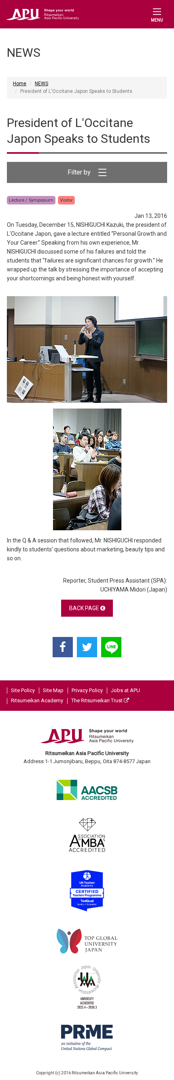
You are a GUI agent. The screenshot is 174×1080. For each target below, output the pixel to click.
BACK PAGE (84, 608)
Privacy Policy (87, 690)
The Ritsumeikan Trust (97, 700)
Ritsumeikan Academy (37, 700)
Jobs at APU (125, 690)
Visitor (66, 200)
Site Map (53, 690)
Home (19, 83)
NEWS (41, 83)
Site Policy (23, 690)
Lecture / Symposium (31, 200)
